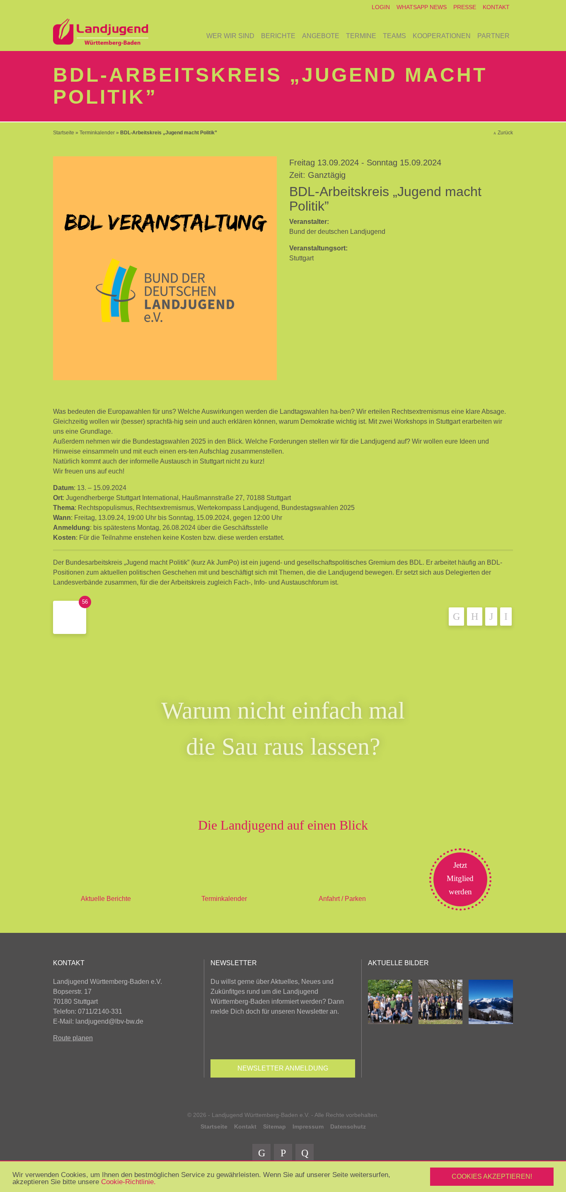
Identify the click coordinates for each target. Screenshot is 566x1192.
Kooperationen (442, 35)
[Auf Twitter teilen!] (474, 616)
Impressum (308, 1126)
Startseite (63, 133)
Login (381, 7)
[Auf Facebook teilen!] (456, 616)
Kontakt (496, 7)
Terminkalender (97, 133)
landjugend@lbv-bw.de (109, 1021)
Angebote (320, 35)
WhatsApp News (422, 7)
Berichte (278, 35)
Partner (493, 35)
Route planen (73, 1037)
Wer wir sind (230, 35)
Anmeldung (282, 1068)
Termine (361, 35)
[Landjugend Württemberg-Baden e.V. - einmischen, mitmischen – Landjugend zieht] (100, 33)
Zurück (505, 133)
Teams (394, 35)
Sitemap (274, 1126)
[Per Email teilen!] (506, 616)
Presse (464, 7)
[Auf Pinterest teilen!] (491, 616)
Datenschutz (348, 1126)
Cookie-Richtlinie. (128, 1182)
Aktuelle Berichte (106, 898)
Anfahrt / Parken (342, 898)
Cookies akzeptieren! (492, 1176)
